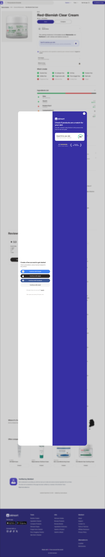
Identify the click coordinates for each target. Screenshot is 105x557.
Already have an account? (35, 290)
